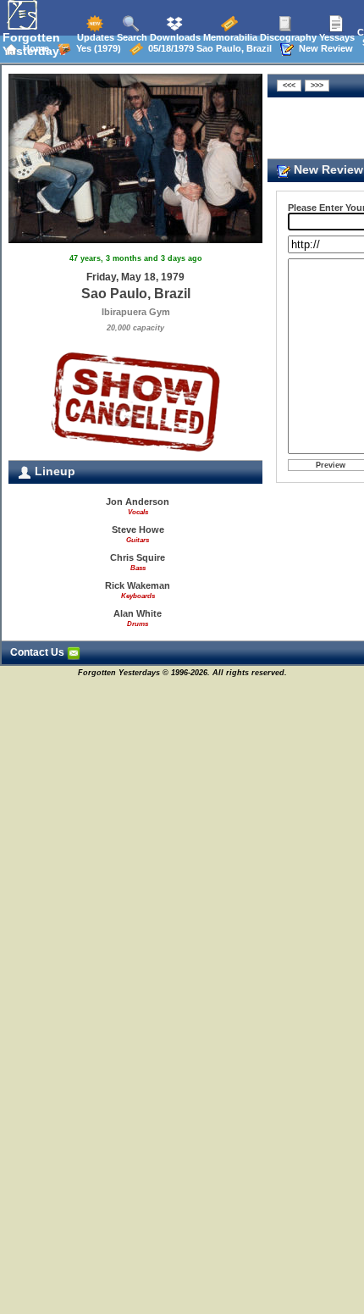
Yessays (336, 37)
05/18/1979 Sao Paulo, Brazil (207, 48)
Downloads (174, 37)
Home (33, 48)
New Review (323, 48)
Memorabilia (229, 37)
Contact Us (38, 652)
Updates (94, 37)
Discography (287, 37)
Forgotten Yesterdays (34, 44)
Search (130, 37)
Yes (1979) (96, 48)
